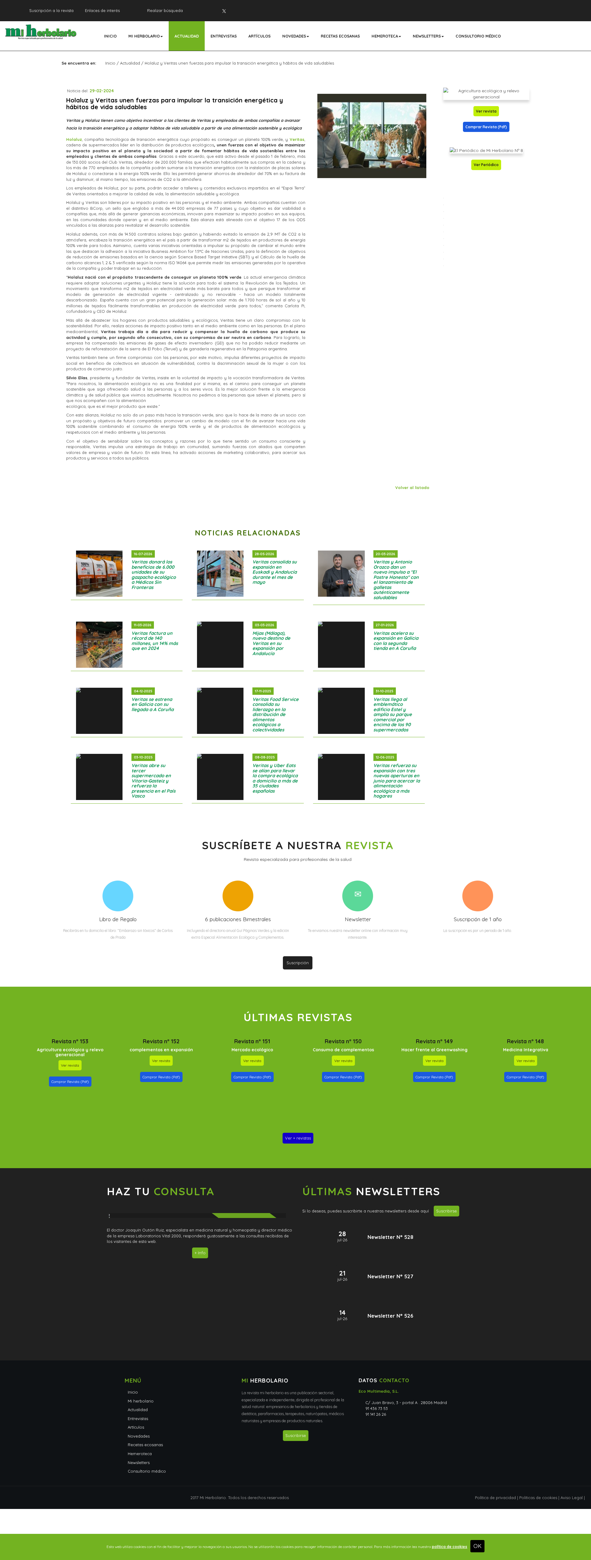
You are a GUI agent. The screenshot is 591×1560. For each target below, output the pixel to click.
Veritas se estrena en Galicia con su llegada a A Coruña (152, 704)
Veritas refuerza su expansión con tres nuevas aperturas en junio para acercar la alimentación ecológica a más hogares (396, 780)
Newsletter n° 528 (390, 1237)
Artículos (259, 36)
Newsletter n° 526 (390, 1315)
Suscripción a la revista (51, 10)
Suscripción (298, 962)
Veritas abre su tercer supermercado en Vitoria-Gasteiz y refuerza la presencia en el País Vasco (153, 780)
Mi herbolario (144, 36)
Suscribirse (446, 1210)
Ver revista (486, 111)
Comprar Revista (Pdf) (486, 127)
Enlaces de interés (102, 10)
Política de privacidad (495, 1497)
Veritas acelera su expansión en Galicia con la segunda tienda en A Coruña (395, 640)
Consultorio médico (478, 36)
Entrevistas (224, 36)
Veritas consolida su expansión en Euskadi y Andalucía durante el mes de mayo (274, 572)
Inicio (110, 36)
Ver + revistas (298, 1138)
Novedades (294, 36)
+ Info (200, 1252)
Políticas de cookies (538, 1497)
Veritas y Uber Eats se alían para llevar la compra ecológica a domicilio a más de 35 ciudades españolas (275, 778)
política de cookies (449, 1546)
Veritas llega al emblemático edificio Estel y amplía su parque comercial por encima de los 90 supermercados (392, 714)
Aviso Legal (572, 1497)
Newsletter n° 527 (390, 1276)
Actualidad (187, 36)
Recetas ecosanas (340, 36)
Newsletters (427, 36)
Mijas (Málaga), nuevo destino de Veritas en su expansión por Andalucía (271, 643)
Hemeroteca (385, 36)
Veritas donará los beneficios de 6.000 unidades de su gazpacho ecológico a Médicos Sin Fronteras (153, 574)
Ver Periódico (486, 164)
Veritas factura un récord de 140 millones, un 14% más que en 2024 (154, 640)
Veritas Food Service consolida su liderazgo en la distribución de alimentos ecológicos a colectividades (275, 714)
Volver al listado (412, 487)
